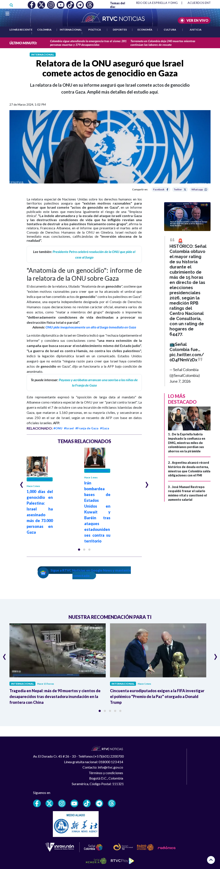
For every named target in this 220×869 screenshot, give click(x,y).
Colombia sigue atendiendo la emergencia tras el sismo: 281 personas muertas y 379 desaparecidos (88, 42)
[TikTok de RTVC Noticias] (87, 803)
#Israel (69, 428)
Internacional (71, 29)
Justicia (195, 29)
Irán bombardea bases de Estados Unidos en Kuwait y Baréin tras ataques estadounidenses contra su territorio (97, 512)
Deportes (120, 29)
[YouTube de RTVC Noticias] (74, 803)
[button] (79, 549)
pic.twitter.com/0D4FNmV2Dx (187, 357)
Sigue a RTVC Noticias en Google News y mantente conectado (90, 573)
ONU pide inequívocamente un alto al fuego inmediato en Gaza (91, 327)
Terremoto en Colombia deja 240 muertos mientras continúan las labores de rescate (162, 42)
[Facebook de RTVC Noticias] (37, 803)
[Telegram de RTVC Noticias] (99, 803)
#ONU (57, 428)
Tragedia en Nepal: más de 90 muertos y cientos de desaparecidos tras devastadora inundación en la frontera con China (55, 696)
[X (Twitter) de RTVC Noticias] (49, 803)
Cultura (170, 29)
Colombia (44, 29)
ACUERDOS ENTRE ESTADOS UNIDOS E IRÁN (145, 3)
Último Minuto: (23, 43)
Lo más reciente (20, 29)
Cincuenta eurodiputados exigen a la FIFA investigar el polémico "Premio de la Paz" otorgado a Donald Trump (157, 696)
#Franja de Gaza (86, 428)
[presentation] (21, 483)
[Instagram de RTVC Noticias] (62, 803)
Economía (145, 29)
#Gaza (104, 428)
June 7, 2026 (180, 381)
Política (94, 29)
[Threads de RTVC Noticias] (112, 803)
